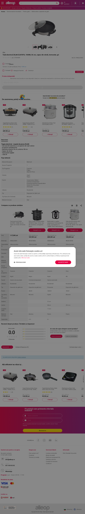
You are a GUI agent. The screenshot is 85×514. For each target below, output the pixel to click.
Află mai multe (25, 258)
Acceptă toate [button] (63, 262)
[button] (20, 262)
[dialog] (42, 257)
